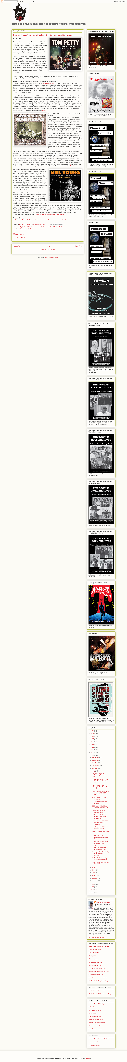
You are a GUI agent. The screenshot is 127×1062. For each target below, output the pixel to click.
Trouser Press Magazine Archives (99, 1039)
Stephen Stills (52, 227)
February (95, 878)
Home (48, 246)
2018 (92, 752)
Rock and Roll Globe (95, 949)
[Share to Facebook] (60, 224)
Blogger (88, 1058)
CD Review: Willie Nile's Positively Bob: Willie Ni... (100, 806)
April (94, 872)
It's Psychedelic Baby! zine (97, 968)
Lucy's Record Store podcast (98, 991)
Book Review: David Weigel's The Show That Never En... (100, 786)
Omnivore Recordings (95, 1026)
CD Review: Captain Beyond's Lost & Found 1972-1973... (100, 816)
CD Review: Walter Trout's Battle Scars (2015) (100, 848)
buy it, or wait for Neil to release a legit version (50, 214)
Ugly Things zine (94, 952)
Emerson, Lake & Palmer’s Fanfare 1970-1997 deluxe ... (100, 793)
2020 (92, 747)
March (94, 875)
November (95, 760)
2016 (92, 884)
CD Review (30, 227)
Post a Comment (20, 237)
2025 (92, 733)
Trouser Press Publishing (96, 1004)
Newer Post (17, 246)
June (94, 867)
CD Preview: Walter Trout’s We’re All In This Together (100, 843)
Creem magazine (94, 1042)
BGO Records (93, 1013)
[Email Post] (50, 224)
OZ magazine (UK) (94, 1045)
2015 (92, 887)
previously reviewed (48, 83)
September (96, 765)
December (95, 757)
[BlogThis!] (56, 224)
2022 (92, 741)
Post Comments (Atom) (51, 257)
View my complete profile (96, 937)
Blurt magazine (93, 959)
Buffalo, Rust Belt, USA (25, 229)
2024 (92, 736)
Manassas (37, 227)
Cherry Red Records (95, 1016)
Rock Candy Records (95, 1029)
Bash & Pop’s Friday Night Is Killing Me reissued (100, 858)
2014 (92, 889)
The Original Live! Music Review (99, 946)
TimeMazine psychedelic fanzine (99, 971)
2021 (92, 744)
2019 (92, 750)
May (93, 870)
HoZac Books (93, 1007)
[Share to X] (58, 224)
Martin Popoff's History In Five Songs (100, 994)
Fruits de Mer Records (96, 1019)
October (95, 763)
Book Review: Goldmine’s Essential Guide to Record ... (100, 822)
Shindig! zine (93, 956)
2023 (92, 739)
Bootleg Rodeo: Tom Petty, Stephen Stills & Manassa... (100, 853)
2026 (92, 731)
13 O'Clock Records (95, 1010)
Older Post (78, 246)
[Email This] (54, 224)
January (95, 881)
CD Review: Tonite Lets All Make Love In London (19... (100, 781)
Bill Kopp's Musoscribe (96, 962)
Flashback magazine (95, 965)
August (94, 768)
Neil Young (44, 227)
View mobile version (47, 250)
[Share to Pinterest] (62, 224)
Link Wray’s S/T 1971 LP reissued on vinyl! (99, 827)
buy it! (44, 110)
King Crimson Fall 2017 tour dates (99, 798)
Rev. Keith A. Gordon (103, 902)
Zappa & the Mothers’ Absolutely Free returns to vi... (100, 775)
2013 (92, 892)
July (93, 771)
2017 (92, 755)
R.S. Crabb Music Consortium (98, 978)
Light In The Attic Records (97, 1022)
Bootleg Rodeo (22, 227)
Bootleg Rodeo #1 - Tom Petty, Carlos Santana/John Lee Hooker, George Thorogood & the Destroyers (42, 220)
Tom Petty (59, 227)
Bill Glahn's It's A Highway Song (98, 981)
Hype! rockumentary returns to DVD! (98, 811)
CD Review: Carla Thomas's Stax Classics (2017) (100, 837)
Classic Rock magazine (96, 974)
